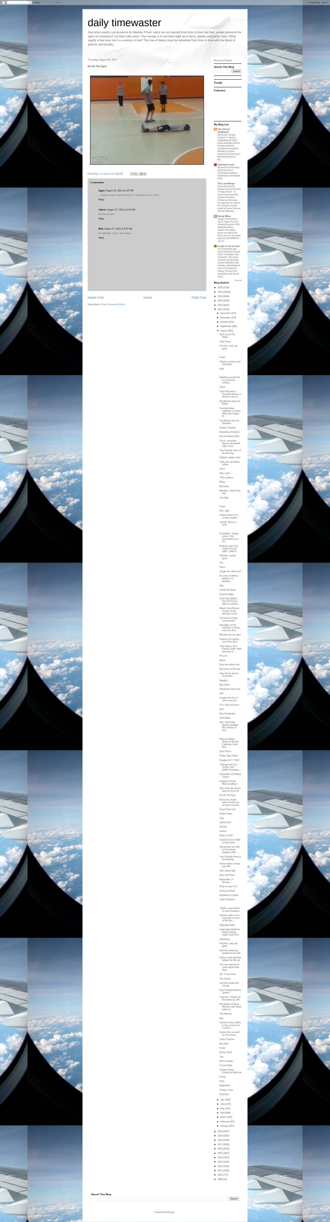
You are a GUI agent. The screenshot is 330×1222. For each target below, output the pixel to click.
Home (148, 297)
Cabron (102, 209)
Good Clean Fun (227, 809)
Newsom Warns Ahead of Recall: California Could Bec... (229, 743)
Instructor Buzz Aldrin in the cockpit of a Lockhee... (230, 1025)
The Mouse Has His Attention (229, 422)
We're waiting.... (227, 1061)
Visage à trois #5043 (227, 219)
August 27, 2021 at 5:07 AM (118, 228)
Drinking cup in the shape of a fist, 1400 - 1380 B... (228, 549)
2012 (220, 1166)
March (223, 1117)
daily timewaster (124, 22)
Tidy (221, 818)
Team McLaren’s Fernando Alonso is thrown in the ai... (230, 394)
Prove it (223, 655)
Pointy (222, 1077)
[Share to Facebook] (141, 174)
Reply (101, 199)
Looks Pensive (226, 1039)
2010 (220, 1175)
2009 (220, 1179)
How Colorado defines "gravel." (230, 991)
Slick (221, 1081)
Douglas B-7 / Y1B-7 (229, 760)
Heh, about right (227, 870)
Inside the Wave (227, 589)
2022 (220, 305)
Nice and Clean (227, 875)
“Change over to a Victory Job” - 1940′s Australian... (230, 767)
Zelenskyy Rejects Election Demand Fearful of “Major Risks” (229, 189)
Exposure (224, 1094)
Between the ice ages (230, 634)
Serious (223, 826)
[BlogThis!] (135, 174)
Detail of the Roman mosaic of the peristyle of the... (229, 611)
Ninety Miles (224, 216)
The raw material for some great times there (229, 967)
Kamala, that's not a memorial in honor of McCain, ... (229, 918)
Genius (223, 831)
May (222, 1108)
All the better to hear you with (229, 865)
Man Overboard (227, 713)
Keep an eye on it (228, 886)
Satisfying (224, 939)
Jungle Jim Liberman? (230, 571)
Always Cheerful (227, 427)
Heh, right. (224, 510)
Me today (224, 486)
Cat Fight (224, 497)
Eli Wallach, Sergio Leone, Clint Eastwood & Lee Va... (228, 537)
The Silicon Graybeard (224, 130)
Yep (221, 1056)
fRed (100, 228)
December (225, 313)
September (226, 326)
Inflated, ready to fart (229, 457)
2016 (220, 1148)
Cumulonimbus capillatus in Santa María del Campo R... (229, 412)
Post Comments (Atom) (113, 304)
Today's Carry (226, 1090)
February (225, 1121)
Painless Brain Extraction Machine (230, 1071)
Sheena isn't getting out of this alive (229, 640)
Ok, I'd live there (227, 974)
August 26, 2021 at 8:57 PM (120, 190)
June (223, 1104)
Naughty (223, 680)
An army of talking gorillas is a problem (228, 578)
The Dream (224, 978)
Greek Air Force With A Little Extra (229, 841)
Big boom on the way (229, 669)
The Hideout (225, 1013)
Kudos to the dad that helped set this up (230, 959)
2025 (220, 292)
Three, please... (227, 477)
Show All (238, 280)
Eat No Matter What (229, 436)
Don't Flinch (225, 751)
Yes (221, 562)
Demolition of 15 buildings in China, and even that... (229, 628)
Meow (222, 660)
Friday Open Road (228, 755)
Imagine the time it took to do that (228, 699)
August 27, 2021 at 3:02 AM (121, 209)
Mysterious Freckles (229, 432)
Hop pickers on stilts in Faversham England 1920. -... (229, 849)
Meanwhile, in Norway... (226, 880)
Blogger (171, 1212)
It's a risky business (229, 704)
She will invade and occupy (229, 984)
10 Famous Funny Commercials (228, 619)
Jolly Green (225, 341)
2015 (220, 1153)
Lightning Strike (227, 925)
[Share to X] (138, 174)
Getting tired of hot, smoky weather (229, 516)
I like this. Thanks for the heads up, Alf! (230, 998)
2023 (220, 300)
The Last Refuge (226, 183)
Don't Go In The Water (227, 336)
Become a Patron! (223, 60)
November (225, 317)
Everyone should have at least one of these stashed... (230, 802)
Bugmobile (224, 1085)
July (222, 1099)
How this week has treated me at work (230, 951)
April (223, 1112)
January (224, 1126)
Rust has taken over (229, 664)
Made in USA (226, 835)
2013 (220, 1161)
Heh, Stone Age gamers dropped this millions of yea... (228, 726)
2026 (220, 287)
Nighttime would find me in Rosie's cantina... (229, 380)
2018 (220, 1140)
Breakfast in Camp (228, 895)
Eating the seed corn (229, 689)
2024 (220, 296)
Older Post (199, 297)
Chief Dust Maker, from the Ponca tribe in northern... (229, 601)
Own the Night (226, 594)
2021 (220, 309)
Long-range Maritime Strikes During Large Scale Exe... (230, 932)
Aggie (101, 190)
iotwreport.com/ (226, 164)
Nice (221, 709)
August (224, 330)
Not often (224, 1043)
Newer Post (96, 297)
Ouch (222, 468)
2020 (220, 1131)
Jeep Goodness (227, 899)
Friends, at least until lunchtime (229, 363)
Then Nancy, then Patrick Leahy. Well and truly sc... (230, 649)
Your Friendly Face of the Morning (230, 451)
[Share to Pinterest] (145, 174)
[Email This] (132, 174)
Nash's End (225, 822)
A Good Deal (225, 1065)
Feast (222, 357)
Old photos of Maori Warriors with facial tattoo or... (230, 1007)
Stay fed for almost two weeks (229, 674)
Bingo (222, 482)
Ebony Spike (225, 1052)
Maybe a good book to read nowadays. (229, 909)
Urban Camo (225, 813)
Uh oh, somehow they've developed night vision (229, 443)
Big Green (224, 684)
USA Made (224, 718)
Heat (221, 368)
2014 (220, 1157)
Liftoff (222, 387)
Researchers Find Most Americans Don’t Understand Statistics (228, 170)
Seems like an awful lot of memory (229, 1033)
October (224, 322)
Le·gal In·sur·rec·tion (229, 246)
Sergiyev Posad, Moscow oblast (228, 782)
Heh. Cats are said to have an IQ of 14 (230, 789)
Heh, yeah (224, 473)
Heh (221, 585)
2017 (220, 1144)
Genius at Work (227, 891)
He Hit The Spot (227, 795)
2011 (220, 1170)
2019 (220, 1135)
